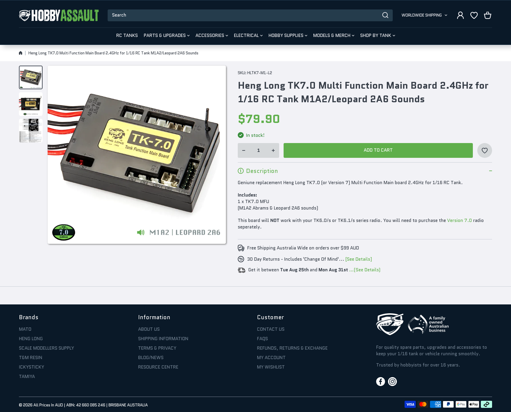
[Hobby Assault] (59, 15)
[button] (487, 15)
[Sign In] (460, 15)
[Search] (385, 15)
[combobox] (250, 15)
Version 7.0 (459, 220)
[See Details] (358, 259)
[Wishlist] (474, 15)
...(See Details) (364, 270)
